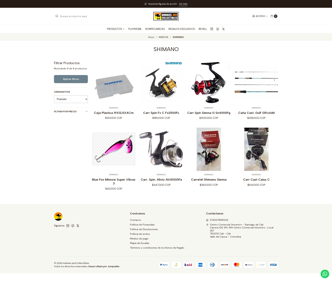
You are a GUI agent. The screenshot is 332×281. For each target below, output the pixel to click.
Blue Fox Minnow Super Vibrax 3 (113, 181)
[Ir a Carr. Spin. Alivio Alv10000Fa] (161, 149)
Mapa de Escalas (139, 243)
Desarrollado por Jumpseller (104, 266)
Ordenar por (62, 92)
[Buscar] (57, 16)
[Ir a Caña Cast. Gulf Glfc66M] (256, 82)
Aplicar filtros (71, 79)
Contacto (135, 219)
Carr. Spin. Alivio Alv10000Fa (161, 179)
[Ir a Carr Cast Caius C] (256, 149)
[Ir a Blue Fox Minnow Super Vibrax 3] (113, 149)
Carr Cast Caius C (256, 179)
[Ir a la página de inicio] (166, 16)
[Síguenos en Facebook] (217, 29)
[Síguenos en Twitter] (223, 29)
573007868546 (219, 219)
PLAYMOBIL (135, 29)
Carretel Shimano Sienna (209, 179)
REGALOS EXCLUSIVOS (182, 29)
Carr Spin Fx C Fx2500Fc (161, 113)
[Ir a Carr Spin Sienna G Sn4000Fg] (208, 82)
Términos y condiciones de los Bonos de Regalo (157, 247)
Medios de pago (139, 238)
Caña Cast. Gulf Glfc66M (256, 113)
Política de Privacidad (142, 224)
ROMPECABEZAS (155, 29)
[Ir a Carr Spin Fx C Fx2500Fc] (161, 82)
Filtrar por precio (65, 111)
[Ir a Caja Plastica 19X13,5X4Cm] (113, 82)
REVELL (203, 29)
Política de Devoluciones (144, 229)
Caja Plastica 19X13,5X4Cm (113, 113)
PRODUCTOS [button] (114, 29)
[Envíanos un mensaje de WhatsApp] (325, 274)
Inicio (151, 37)
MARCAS (163, 37)
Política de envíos (140, 233)
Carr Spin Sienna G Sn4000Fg (208, 113)
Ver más (183, 3)
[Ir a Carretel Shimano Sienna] (208, 149)
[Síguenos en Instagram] (211, 29)
